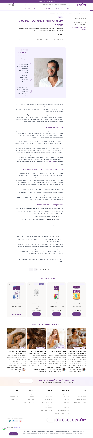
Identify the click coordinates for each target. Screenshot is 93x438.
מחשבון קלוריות (65, 399)
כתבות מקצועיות (82, 397)
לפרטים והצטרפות (26, 381)
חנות (85, 394)
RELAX (60, 17)
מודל (50, 148)
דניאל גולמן (52, 162)
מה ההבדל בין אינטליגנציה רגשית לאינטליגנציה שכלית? (79, 23)
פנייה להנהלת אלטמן (29, 402)
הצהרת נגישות (48, 394)
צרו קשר (51, 420)
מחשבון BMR (66, 405)
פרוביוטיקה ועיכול (60, 347)
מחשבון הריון (66, 394)
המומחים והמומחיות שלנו (80, 402)
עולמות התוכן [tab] (58, 8)
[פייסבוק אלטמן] (67, 420)
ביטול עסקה (49, 405)
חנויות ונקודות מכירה (14, 397)
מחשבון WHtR (66, 408)
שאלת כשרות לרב (30, 399)
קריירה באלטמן (14, 399)
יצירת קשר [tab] (27, 8)
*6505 (9, 5)
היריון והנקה (77, 347)
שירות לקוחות (30, 397)
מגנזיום (22, 347)
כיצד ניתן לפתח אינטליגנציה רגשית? (79, 28)
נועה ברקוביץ (78, 367)
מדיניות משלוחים (48, 408)
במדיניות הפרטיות (68, 436)
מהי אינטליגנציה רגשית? (80, 18)
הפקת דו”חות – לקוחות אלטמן (44, 410)
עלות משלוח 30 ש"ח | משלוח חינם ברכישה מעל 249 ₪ (46, 1)
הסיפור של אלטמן (14, 394)
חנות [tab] (68, 8)
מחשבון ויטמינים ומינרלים (63, 410)
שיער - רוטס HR (40, 347)
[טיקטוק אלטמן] (62, 420)
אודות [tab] (35, 8)
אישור (13, 434)
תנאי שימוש (49, 397)
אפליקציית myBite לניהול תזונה (62, 413)
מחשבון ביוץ (66, 397)
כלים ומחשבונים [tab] (46, 8)
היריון (83, 347)
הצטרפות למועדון (81, 399)
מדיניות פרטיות (48, 399)
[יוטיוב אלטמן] (57, 420)
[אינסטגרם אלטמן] (72, 420)
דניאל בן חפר (18, 367)
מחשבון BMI (66, 402)
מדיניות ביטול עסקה (47, 402)
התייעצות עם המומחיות (28, 394)
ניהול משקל (61, 345)
